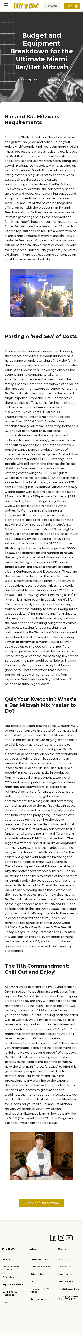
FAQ (33, 1281)
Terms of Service (40, 1266)
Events (6, 1259)
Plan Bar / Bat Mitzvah (41, 1203)
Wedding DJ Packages (10, 1293)
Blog (5, 1302)
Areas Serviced (39, 1259)
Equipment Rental (13, 1284)
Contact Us (64, 1266)
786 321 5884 (65, 1281)
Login (52, 6)
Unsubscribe (65, 1274)
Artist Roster (10, 1277)
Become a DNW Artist (40, 1290)
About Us (63, 1259)
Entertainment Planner (11, 1268)
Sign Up (71, 6)
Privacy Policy (39, 1274)
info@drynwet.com (69, 1289)
